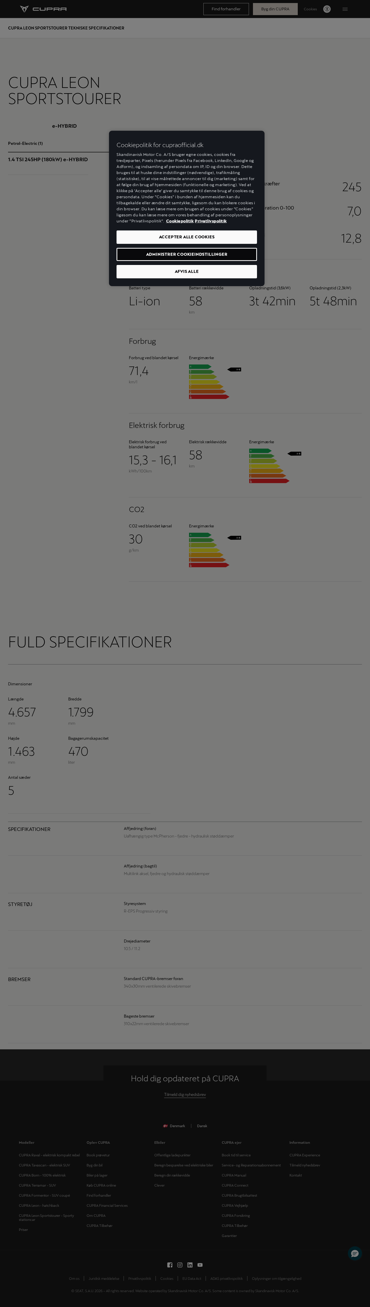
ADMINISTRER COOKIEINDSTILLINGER (187, 254)
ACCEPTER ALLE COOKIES (187, 236)
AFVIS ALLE (187, 271)
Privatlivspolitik (211, 221)
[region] (187, 208)
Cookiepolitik (180, 221)
